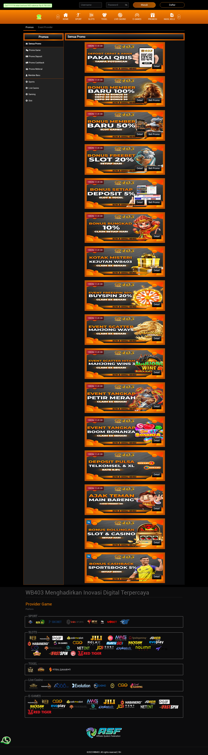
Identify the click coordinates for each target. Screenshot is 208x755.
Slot (30, 101)
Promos (30, 27)
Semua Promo (35, 44)
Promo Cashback (36, 63)
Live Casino (34, 88)
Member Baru (34, 75)
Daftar (172, 5)
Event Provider (45, 27)
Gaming (32, 94)
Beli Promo (154, 100)
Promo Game (34, 50)
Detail (157, 66)
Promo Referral (35, 69)
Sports (32, 82)
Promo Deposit (35, 56)
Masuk (144, 5)
